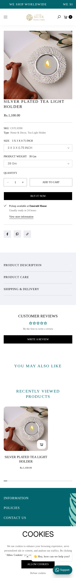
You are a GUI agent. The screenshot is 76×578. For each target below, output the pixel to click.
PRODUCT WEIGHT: (20, 156)
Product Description (23, 265)
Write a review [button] (38, 339)
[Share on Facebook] (7, 234)
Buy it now (38, 196)
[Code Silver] (35, 17)
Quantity (10, 173)
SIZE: (18, 140)
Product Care (16, 277)
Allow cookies (38, 564)
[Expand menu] (5, 17)
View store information (21, 216)
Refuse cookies (38, 573)
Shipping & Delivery (21, 289)
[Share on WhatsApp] (17, 234)
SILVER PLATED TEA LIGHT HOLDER (26, 459)
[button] (59, 17)
